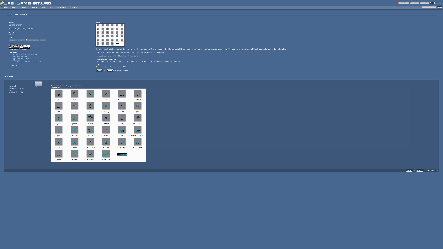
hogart (12, 86)
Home (6, 7)
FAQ (51, 7)
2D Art (11, 34)
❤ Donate (73, 7)
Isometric (13, 40)
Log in (99, 70)
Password (423, 3)
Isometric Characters (21, 58)
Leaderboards (61, 7)
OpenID (403, 3)
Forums (43, 7)
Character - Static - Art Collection (25, 54)
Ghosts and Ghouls (20, 56)
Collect (34, 7)
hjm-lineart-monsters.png (107, 67)
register (110, 70)
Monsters (16, 60)
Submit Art (24, 7)
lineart (43, 40)
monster (21, 40)
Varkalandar (15, 25)
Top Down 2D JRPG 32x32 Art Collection (28, 62)
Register (439, 3)
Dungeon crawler (32, 40)
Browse (14, 7)
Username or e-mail (414, 3)
